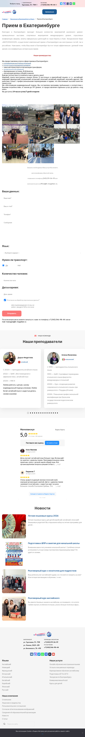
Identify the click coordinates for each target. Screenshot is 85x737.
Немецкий (6, 667)
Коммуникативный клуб (58, 680)
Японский (6, 687)
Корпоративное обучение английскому (64, 671)
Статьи (4, 719)
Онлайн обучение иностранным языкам (65, 664)
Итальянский (7, 677)
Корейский (6, 683)
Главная (5, 19)
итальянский (69, 359)
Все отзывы (42, 497)
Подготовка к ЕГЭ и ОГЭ (59, 674)
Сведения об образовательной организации (19, 712)
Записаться (49, 12)
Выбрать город (15, 3)
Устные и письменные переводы (62, 667)
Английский (6, 664)
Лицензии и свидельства (11, 703)
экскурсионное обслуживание (14, 69)
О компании (6, 699)
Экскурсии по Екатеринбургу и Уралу (22, 19)
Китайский (6, 680)
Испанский (6, 674)
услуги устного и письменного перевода (17, 65)
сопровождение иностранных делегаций (17, 63)
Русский (5, 690)
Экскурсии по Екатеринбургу (60, 677)
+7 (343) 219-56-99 (51, 642)
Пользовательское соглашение (14, 706)
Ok (42, 734)
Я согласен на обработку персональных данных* (23, 300)
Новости (5, 715)
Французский (7, 671)
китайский (24, 362)
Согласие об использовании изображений (18, 709)
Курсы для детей (56, 683)
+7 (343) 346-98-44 (48, 5)
